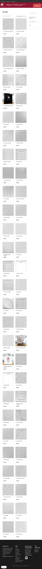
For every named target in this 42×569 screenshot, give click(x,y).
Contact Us (13, 1)
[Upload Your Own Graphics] (26, 557)
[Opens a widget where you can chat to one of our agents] (4, 567)
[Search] (37, 13)
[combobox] (34, 21)
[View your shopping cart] (39, 3)
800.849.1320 (3, 1)
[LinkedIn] (35, 550)
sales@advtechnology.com (8, 556)
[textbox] (34, 22)
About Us (8, 1)
